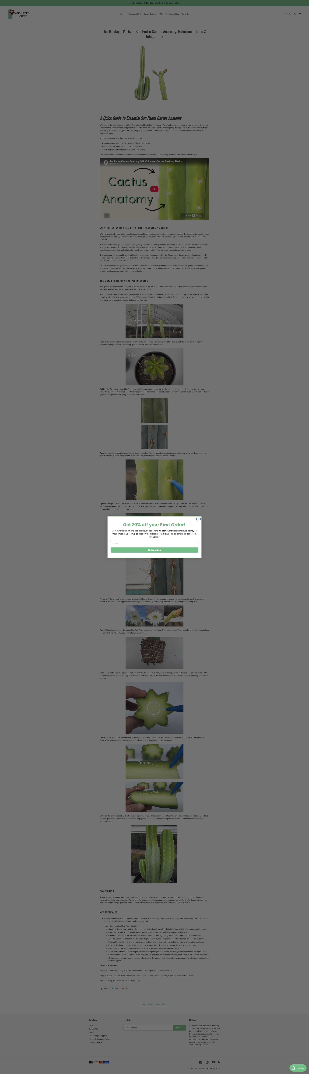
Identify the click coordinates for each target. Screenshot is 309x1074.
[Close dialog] (198, 519)
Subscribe (154, 550)
